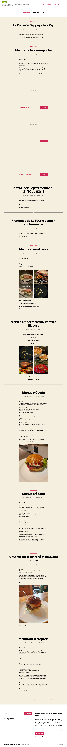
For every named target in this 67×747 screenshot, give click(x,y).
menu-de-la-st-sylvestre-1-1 (25, 174)
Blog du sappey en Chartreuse (13, 744)
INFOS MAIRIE (44, 2)
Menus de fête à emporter (33, 50)
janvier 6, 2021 (40, 329)
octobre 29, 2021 (40, 195)
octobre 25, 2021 (40, 228)
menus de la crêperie (33, 639)
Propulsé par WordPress (26, 744)
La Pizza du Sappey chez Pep (33, 25)
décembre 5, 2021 (40, 54)
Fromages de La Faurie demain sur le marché (33, 222)
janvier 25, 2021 (41, 253)
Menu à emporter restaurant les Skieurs (33, 323)
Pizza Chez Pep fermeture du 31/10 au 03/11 (33, 189)
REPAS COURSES (33, 21)
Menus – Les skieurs (33, 249)
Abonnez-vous (39, 733)
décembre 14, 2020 (40, 396)
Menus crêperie (33, 392)
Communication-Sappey (30, 29)
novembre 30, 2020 (40, 642)
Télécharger (44, 107)
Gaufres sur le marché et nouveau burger (33, 558)
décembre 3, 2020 (40, 564)
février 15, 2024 (41, 29)
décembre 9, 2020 (40, 497)
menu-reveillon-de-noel (24, 107)
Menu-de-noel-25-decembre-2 (25, 140)
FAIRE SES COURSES (47, 4)
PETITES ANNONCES (56, 4)
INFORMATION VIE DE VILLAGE (54, 2)
